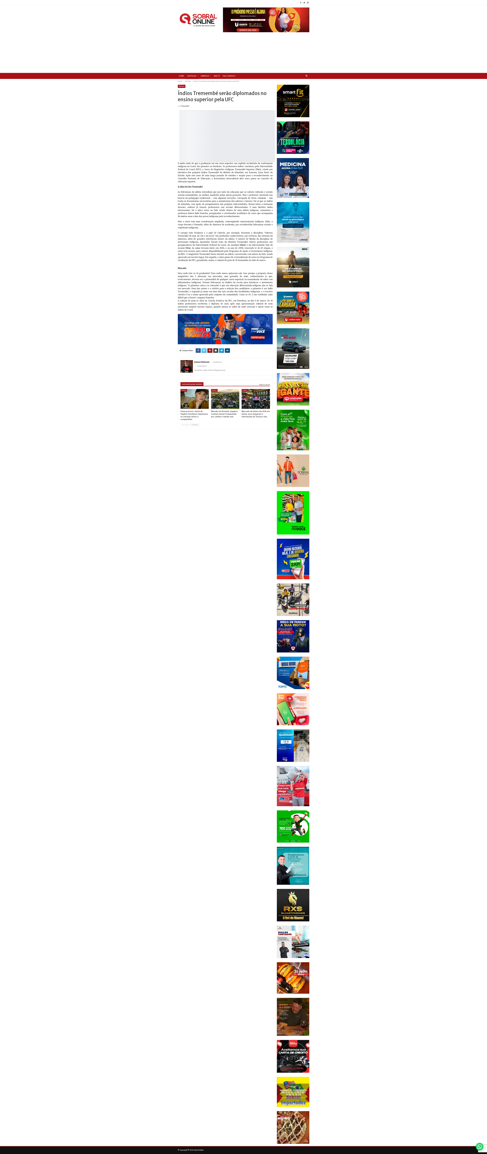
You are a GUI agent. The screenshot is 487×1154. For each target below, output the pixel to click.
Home (181, 76)
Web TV (217, 76)
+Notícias (191, 76)
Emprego (205, 76)
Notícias (182, 86)
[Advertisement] (243, 54)
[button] (479, 1146)
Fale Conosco (229, 76)
